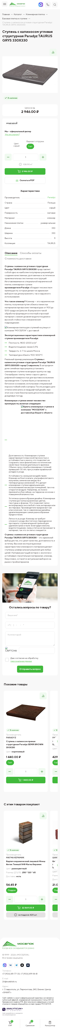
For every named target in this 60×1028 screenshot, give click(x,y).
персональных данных (21, 661)
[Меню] (5, 4)
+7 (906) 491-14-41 (29, 974)
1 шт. (10, 762)
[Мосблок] (17, 4)
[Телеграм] (16, 965)
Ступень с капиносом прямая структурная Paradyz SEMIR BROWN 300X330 (24, 744)
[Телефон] (48, 5)
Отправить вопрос (30, 669)
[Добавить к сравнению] (53, 52)
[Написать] (41, 5)
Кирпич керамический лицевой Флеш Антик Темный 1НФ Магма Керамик (25, 862)
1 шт (30, 146)
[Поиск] (55, 5)
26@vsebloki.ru (9, 981)
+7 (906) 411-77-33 (11, 974)
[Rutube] (28, 965)
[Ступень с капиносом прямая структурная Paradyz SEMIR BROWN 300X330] (25, 712)
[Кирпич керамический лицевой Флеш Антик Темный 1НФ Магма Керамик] (25, 832)
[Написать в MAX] (4, 965)
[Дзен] (22, 965)
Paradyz (51, 197)
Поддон (12, 890)
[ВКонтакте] (10, 965)
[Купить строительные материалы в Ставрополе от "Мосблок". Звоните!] (18, 945)
